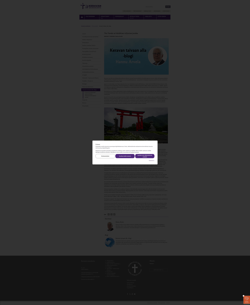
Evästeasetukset (105, 156)
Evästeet (151, 160)
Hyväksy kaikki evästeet (125, 156)
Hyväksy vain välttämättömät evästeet (145, 156)
